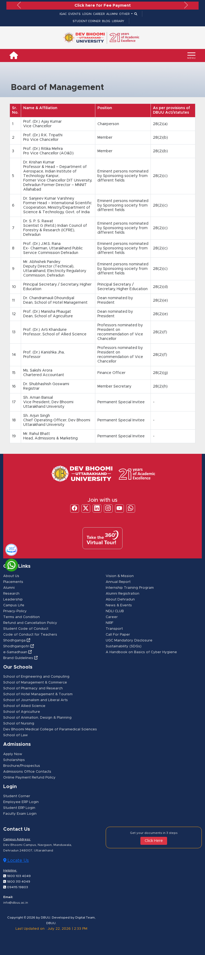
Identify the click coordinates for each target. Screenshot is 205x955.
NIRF (109, 623)
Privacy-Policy (15, 611)
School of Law (15, 735)
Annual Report (118, 582)
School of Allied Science (24, 706)
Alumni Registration (122, 593)
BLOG (106, 21)
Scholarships (14, 760)
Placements (13, 582)
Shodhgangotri (16, 646)
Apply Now (12, 754)
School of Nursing (18, 723)
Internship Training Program (130, 588)
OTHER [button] (124, 14)
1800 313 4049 (18, 881)
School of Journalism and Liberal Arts (35, 700)
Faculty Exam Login (20, 814)
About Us (11, 576)
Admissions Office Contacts (27, 771)
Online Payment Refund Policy (29, 777)
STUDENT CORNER (86, 21)
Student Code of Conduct (25, 629)
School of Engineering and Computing (36, 676)
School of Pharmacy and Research (33, 688)
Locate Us (17, 860)
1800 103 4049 (18, 876)
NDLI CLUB (115, 611)
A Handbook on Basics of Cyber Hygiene (141, 652)
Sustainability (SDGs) (123, 646)
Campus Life (13, 605)
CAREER (99, 14)
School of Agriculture (21, 712)
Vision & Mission (120, 576)
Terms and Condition (21, 617)
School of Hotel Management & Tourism (38, 694)
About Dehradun (120, 599)
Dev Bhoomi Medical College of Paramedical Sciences (50, 729)
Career (112, 617)
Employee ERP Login (21, 802)
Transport (114, 629)
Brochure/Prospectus (21, 766)
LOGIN (87, 14)
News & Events (119, 605)
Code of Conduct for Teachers (30, 634)
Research (11, 593)
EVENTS (74, 14)
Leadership (13, 599)
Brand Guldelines (18, 658)
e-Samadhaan (15, 652)
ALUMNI (112, 14)
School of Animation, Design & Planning (37, 717)
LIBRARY (118, 21)
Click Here (154, 841)
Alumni (9, 588)
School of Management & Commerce (35, 682)
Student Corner (16, 796)
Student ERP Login (19, 808)
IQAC (63, 14)
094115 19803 (17, 887)
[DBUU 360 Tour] (9, 549)
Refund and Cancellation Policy (30, 623)
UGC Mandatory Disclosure (129, 640)
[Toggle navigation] (191, 56)
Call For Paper (118, 634)
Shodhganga (15, 640)
